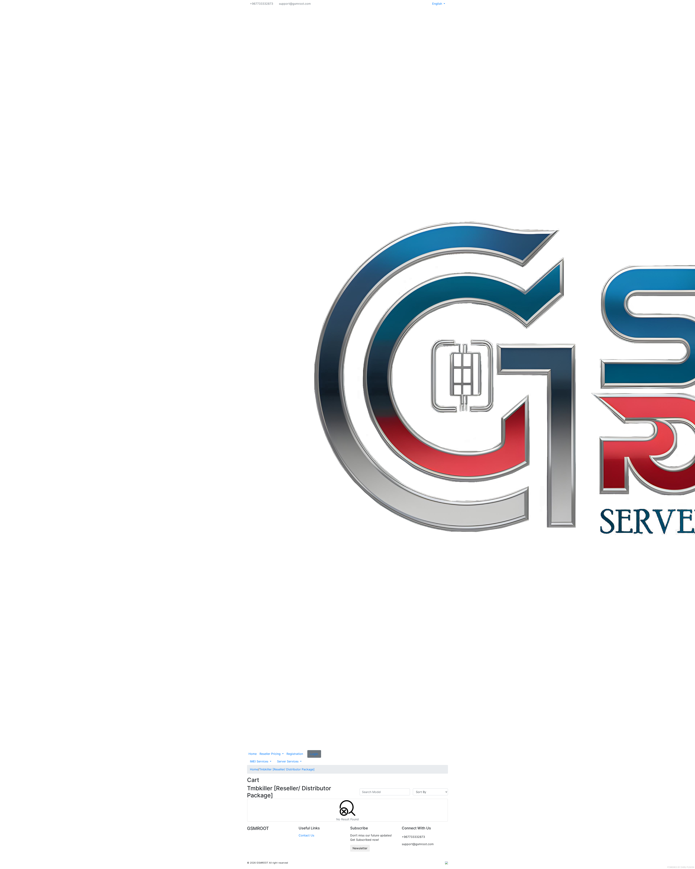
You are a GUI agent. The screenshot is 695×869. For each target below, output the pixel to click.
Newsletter (360, 848)
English (437, 3)
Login (314, 754)
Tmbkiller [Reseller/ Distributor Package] (287, 769)
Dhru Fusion (687, 867)
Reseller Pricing (270, 754)
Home (252, 754)
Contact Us (306, 835)
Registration (295, 754)
